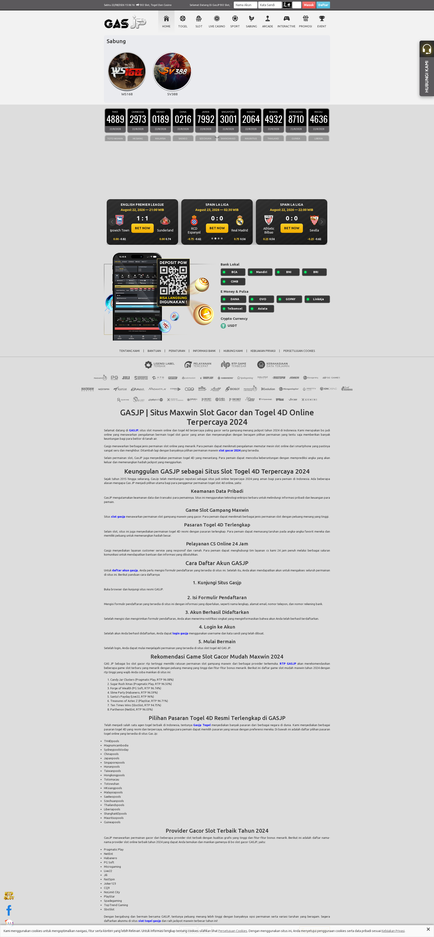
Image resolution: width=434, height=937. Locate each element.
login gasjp (180, 633)
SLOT (199, 26)
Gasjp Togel (201, 725)
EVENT (321, 26)
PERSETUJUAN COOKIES (299, 350)
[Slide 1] (212, 238)
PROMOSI (305, 26)
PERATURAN (177, 350)
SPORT (235, 26)
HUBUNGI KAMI (233, 350)
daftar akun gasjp (125, 570)
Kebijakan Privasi (393, 931)
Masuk (309, 5)
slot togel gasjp (149, 920)
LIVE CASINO (217, 26)
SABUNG (251, 26)
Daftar (323, 5)
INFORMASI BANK (204, 350)
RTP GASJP (288, 663)
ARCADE (267, 26)
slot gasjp (118, 516)
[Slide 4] (222, 238)
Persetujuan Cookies (232, 931)
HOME (166, 26)
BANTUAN (154, 350)
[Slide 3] (218, 238)
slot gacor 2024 (229, 450)
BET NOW (142, 228)
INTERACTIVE (286, 26)
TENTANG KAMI (129, 350)
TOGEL (182, 26)
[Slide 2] (215, 238)
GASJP (133, 430)
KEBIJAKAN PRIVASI (263, 350)
